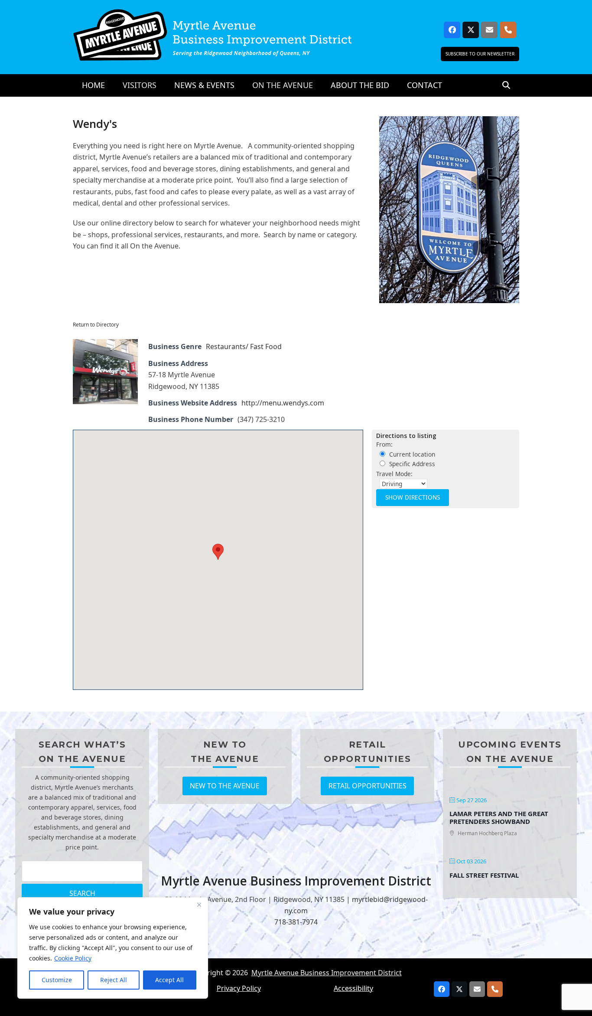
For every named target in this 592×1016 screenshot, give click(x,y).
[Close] (199, 904)
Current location (411, 454)
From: (384, 444)
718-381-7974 (296, 922)
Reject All (113, 980)
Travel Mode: (394, 474)
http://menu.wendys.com (282, 403)
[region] (112, 948)
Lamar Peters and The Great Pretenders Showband (498, 817)
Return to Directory (96, 324)
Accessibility (353, 988)
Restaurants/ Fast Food (244, 346)
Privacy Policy (239, 988)
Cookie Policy (72, 958)
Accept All (169, 980)
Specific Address (411, 464)
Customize (57, 980)
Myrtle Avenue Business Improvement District (326, 972)
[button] (506, 85)
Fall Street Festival (484, 875)
